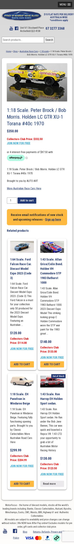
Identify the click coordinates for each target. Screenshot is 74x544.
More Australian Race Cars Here (24, 188)
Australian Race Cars (29, 51)
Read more (49, 483)
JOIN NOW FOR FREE (18, 143)
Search (49, 39)
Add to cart (27, 200)
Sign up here (53, 219)
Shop (15, 51)
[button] (65, 4)
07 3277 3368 (55, 28)
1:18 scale (44, 51)
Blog (25, 531)
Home (8, 51)
